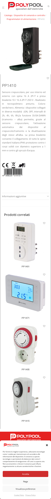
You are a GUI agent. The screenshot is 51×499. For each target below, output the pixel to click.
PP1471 (26, 318)
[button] (47, 445)
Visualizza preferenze (25, 489)
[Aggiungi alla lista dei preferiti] (44, 223)
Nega (25, 481)
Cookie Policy (19, 495)
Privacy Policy (30, 495)
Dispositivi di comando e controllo (29, 15)
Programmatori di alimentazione (21, 19)
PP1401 (26, 266)
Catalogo (8, 15)
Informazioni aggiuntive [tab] (14, 196)
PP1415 (26, 421)
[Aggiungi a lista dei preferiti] (48, 78)
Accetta (25, 474)
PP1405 (26, 369)
